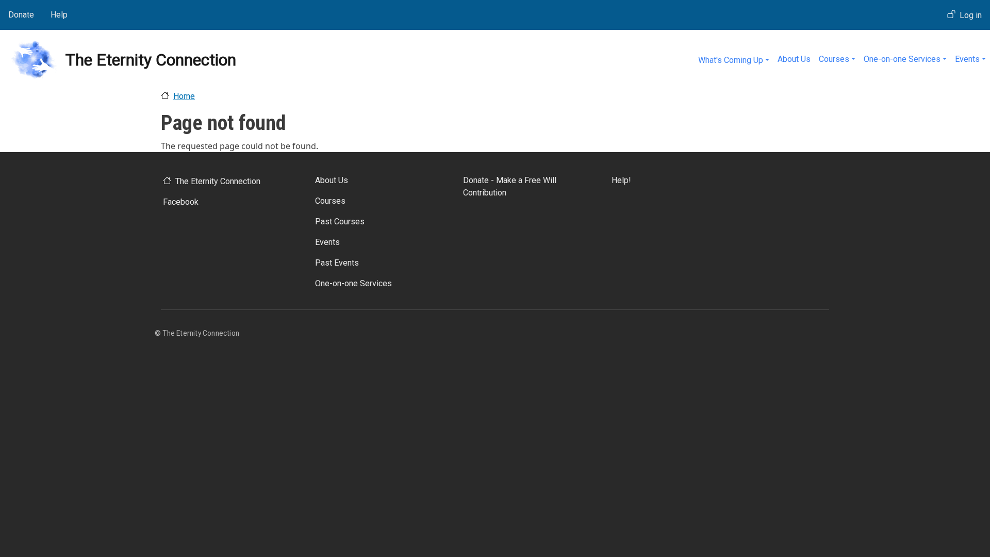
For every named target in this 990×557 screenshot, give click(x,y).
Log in (971, 15)
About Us (794, 59)
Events (967, 59)
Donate (21, 15)
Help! (621, 180)
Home (184, 96)
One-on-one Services (902, 59)
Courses (834, 59)
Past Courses (340, 221)
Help (59, 15)
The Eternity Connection (217, 181)
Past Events (337, 263)
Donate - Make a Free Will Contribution (509, 186)
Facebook (181, 202)
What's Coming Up (730, 60)
